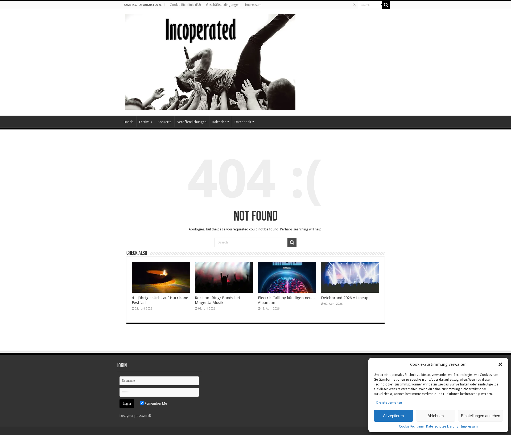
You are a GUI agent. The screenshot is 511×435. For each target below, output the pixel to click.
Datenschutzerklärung (442, 426)
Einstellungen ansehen (480, 415)
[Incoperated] (210, 61)
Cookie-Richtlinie (411, 426)
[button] (500, 364)
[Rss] (354, 5)
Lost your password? (135, 416)
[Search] (386, 5)
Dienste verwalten (389, 402)
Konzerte (164, 122)
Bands (128, 122)
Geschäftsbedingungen (223, 5)
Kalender (219, 122)
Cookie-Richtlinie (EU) (185, 5)
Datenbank (242, 122)
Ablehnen (435, 415)
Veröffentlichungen (192, 122)
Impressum (469, 426)
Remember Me (155, 403)
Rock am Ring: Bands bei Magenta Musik (217, 300)
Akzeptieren (393, 415)
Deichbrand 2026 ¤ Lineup (344, 297)
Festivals (145, 122)
